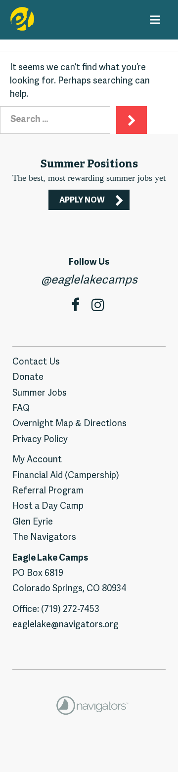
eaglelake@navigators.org (65, 625)
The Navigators (44, 537)
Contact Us (36, 362)
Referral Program (48, 491)
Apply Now (82, 200)
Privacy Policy (40, 440)
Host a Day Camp (48, 506)
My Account (37, 460)
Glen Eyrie (32, 522)
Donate (28, 377)
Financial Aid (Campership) (65, 476)
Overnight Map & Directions (69, 424)
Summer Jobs (39, 393)
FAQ (21, 408)
